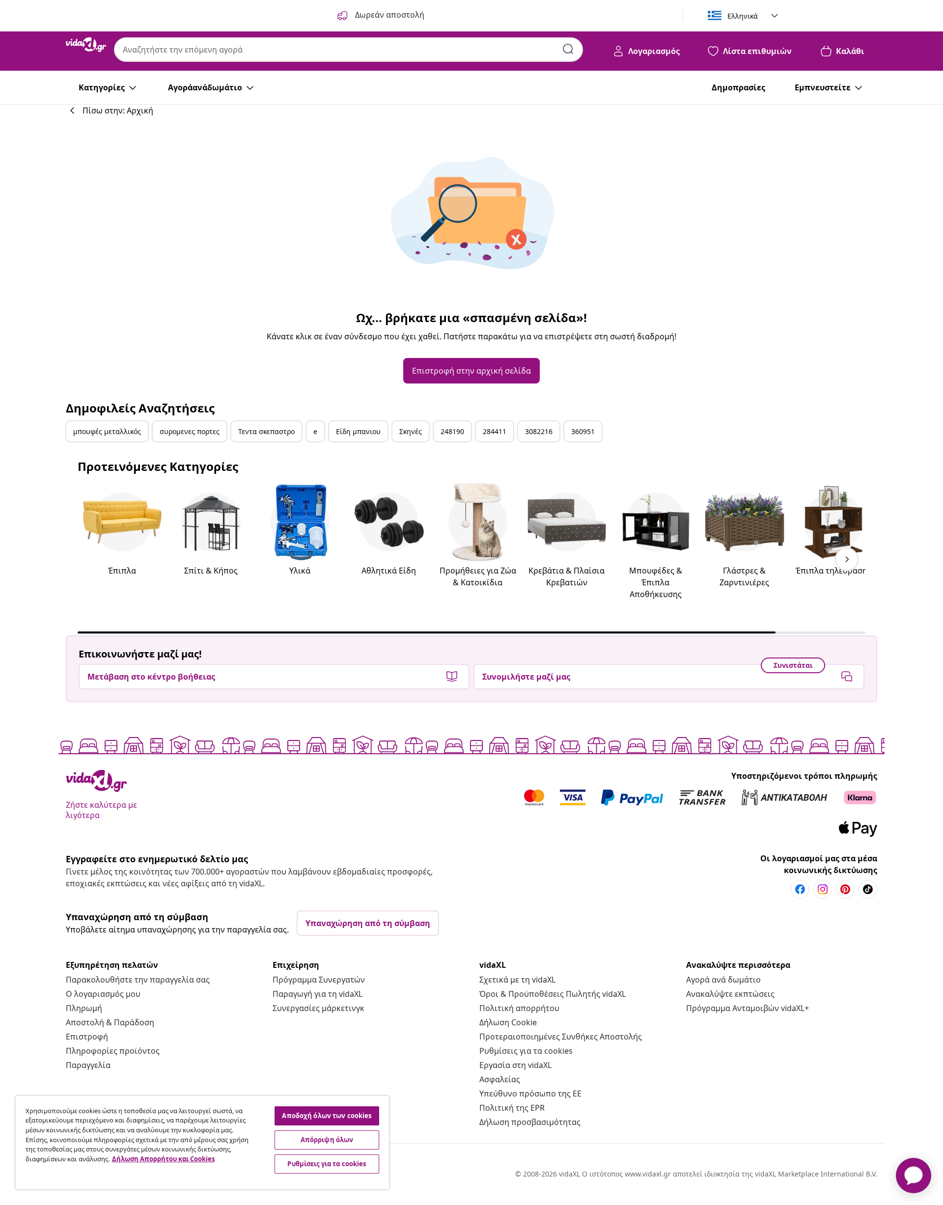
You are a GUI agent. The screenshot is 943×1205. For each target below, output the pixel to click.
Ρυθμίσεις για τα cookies (526, 1050)
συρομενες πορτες (190, 431)
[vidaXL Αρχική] (86, 44)
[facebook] (800, 889)
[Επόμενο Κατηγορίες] (847, 559)
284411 (494, 431)
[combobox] (348, 49)
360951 (583, 431)
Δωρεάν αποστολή (388, 14)
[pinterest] (845, 889)
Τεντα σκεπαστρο (266, 431)
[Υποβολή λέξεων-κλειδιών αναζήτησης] (568, 49)
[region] (202, 1142)
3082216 (539, 431)
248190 (452, 431)
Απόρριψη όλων (327, 1139)
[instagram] (823, 889)
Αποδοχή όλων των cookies (326, 1115)
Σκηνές (410, 431)
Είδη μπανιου (358, 431)
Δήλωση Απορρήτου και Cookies (163, 1158)
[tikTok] (868, 889)
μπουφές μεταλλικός (107, 431)
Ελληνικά (742, 16)
